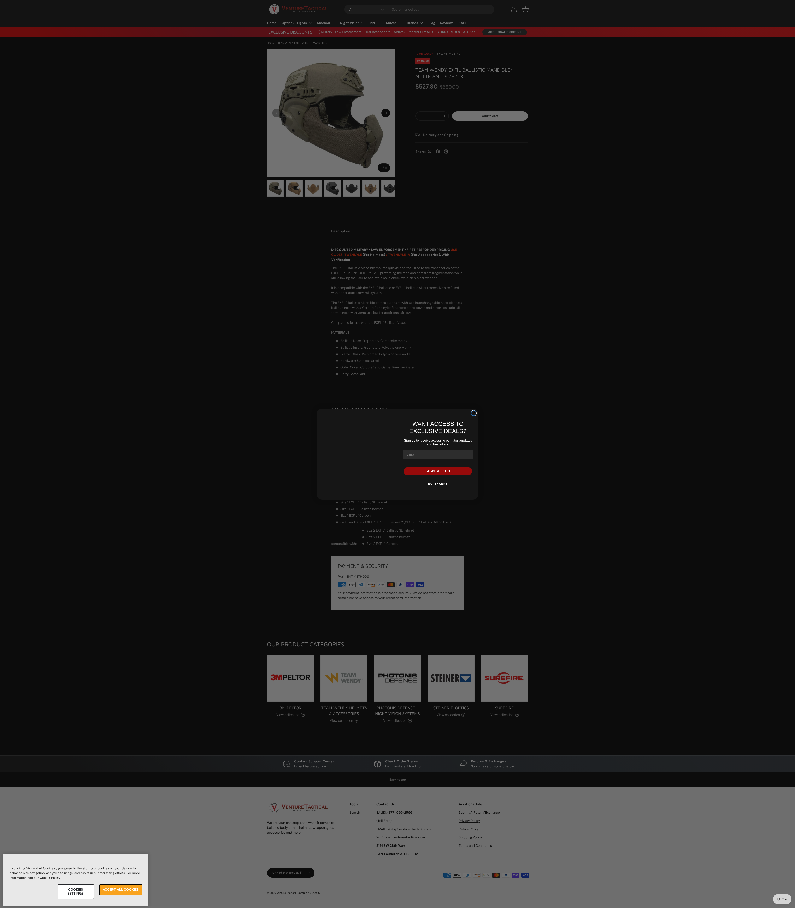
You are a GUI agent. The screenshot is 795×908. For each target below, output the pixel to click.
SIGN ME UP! (437, 471)
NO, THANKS (438, 483)
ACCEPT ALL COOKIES (121, 890)
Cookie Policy (50, 878)
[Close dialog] (473, 413)
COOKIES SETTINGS (75, 892)
